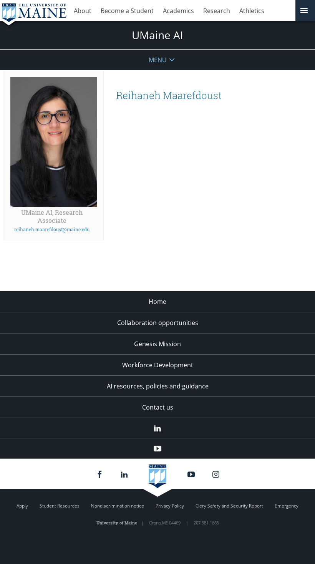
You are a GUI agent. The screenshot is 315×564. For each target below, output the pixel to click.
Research (216, 11)
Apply (22, 506)
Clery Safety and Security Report (229, 506)
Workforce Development (157, 365)
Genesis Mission (157, 344)
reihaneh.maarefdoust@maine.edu (52, 229)
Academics (178, 11)
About (82, 11)
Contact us (157, 407)
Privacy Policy (170, 506)
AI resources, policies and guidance (158, 386)
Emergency (286, 506)
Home (157, 301)
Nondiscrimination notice (117, 506)
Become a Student (127, 11)
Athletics (251, 11)
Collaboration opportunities (157, 322)
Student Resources (60, 506)
